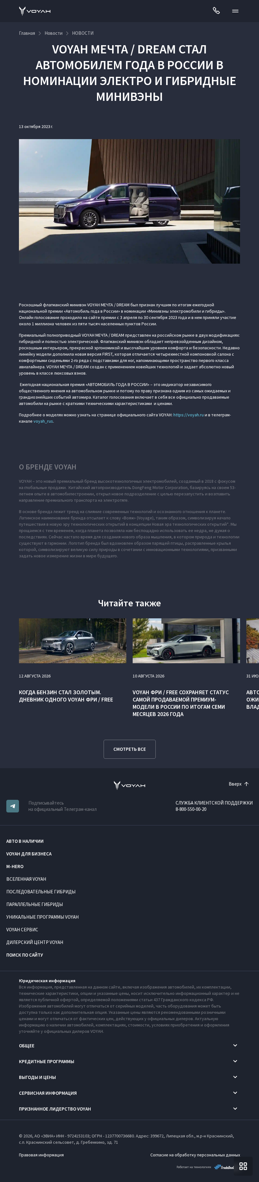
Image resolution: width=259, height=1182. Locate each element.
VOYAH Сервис (22, 930)
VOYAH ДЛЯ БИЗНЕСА (28, 854)
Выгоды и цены (37, 1077)
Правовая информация (41, 1155)
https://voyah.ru (188, 415)
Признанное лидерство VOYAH (55, 1109)
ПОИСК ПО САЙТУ (24, 955)
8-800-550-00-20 (191, 809)
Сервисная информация (48, 1093)
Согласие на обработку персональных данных (195, 1155)
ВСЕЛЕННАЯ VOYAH (26, 879)
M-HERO (14, 866)
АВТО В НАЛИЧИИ (25, 841)
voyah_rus (43, 421)
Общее (26, 1046)
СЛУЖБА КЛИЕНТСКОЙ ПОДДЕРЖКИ (214, 803)
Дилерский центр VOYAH (34, 942)
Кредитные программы (46, 1061)
